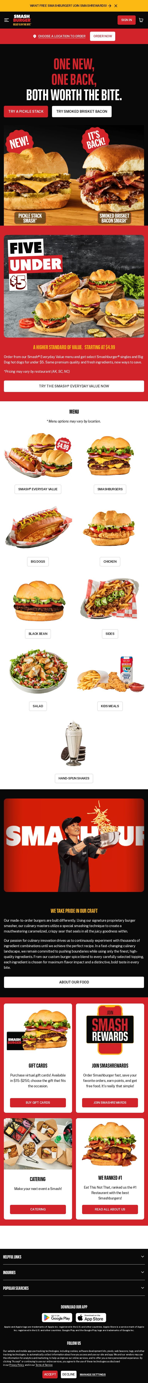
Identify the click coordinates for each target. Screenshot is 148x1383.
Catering (37, 1209)
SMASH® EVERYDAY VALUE (37, 489)
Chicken (109, 561)
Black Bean (38, 634)
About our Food (74, 982)
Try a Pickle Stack (26, 111)
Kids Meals (110, 706)
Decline (68, 1374)
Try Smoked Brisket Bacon (81, 111)
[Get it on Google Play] (57, 1317)
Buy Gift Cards (38, 1102)
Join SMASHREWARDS (110, 1102)
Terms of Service (44, 1365)
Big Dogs (38, 561)
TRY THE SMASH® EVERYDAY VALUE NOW (74, 386)
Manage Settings (93, 1374)
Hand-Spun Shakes (74, 778)
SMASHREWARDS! (93, 6)
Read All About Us (110, 1209)
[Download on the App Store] (91, 1317)
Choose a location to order (62, 36)
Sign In (126, 20)
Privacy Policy (16, 1365)
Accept (50, 1374)
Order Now (102, 36)
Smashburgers (110, 489)
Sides (110, 634)
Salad (38, 706)
